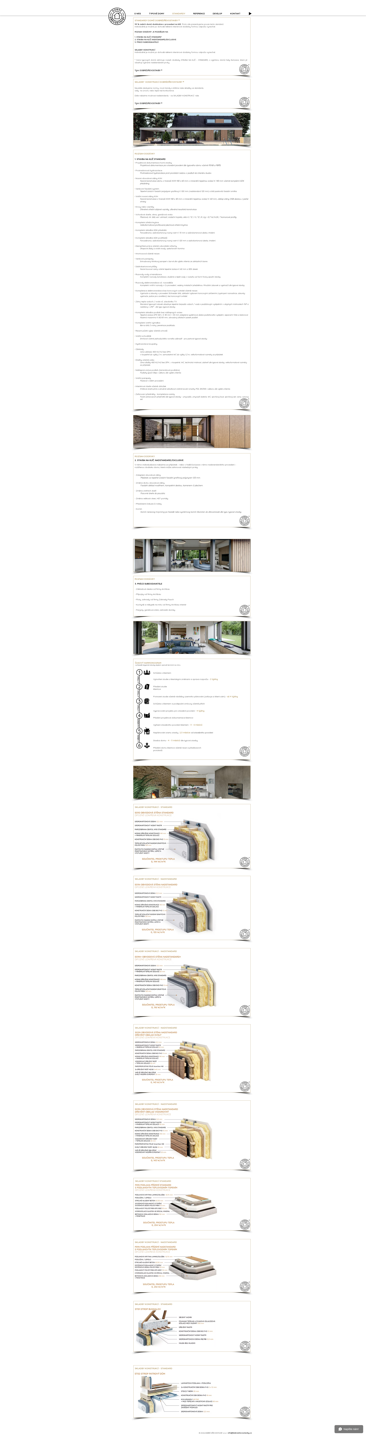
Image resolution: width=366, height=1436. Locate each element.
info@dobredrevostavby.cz (240, 1433)
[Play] (250, 13)
